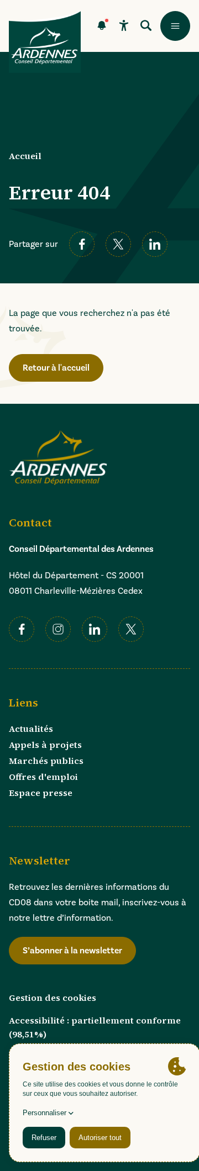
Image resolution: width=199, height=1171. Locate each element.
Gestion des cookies (52, 997)
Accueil (25, 156)
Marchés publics (46, 761)
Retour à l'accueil (56, 367)
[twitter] (118, 244)
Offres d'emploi (43, 777)
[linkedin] (154, 244)
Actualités (31, 728)
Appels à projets (45, 745)
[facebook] (82, 244)
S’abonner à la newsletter (72, 950)
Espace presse (40, 793)
